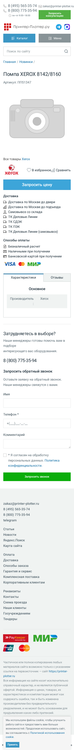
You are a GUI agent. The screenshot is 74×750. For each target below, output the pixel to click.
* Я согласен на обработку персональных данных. (34, 460)
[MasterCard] (24, 648)
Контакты (11, 597)
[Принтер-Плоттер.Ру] (27, 26)
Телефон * (11, 414)
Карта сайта (12, 546)
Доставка (10, 560)
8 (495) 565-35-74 (22, 6)
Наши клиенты (14, 608)
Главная (9, 62)
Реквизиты (12, 591)
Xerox (26, 159)
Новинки (26, 62)
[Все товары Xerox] (15, 169)
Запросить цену (37, 184)
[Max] (67, 27)
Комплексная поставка (21, 577)
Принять (12, 744)
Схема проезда (15, 602)
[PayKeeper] (16, 638)
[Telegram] (59, 27)
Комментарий (14, 435)
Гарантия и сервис (17, 571)
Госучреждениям (16, 613)
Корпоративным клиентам (24, 582)
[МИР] (45, 638)
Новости (9, 535)
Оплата (9, 555)
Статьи (8, 529)
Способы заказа (16, 566)
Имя (6, 394)
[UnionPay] (8, 648)
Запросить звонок (37, 476)
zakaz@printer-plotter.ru (58, 6)
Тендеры (10, 619)
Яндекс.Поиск (14, 540)
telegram (10, 520)
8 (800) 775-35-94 (22, 10)
